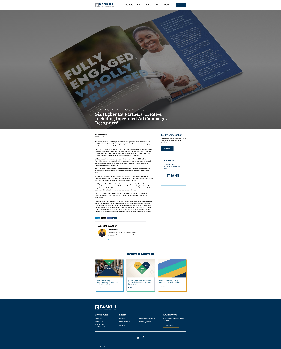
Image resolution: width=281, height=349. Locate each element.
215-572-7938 (98, 318)
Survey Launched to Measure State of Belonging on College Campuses (139, 282)
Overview (121, 318)
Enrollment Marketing (124, 321)
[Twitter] (173, 176)
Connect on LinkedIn (113, 239)
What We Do (129, 5)
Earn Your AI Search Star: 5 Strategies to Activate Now (169, 281)
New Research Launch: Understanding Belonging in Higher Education (108, 282)
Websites (121, 325)
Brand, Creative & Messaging (146, 318)
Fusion (139, 5)
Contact (180, 5)
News (101, 110)
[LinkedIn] (169, 176)
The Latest (149, 5)
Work (158, 5)
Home (96, 110)
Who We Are (168, 5)
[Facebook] (177, 176)
